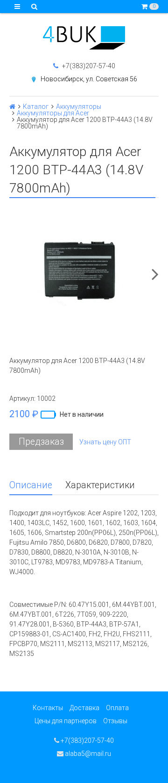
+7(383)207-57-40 (88, 66)
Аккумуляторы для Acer (53, 113)
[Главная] (12, 106)
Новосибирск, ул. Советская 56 (89, 79)
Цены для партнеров (66, 721)
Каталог (36, 106)
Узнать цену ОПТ (105, 442)
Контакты (48, 708)
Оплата (117, 708)
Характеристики (100, 485)
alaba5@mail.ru (87, 753)
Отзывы (115, 721)
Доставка (84, 708)
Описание (30, 485)
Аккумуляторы (78, 106)
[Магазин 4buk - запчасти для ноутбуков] (84, 38)
